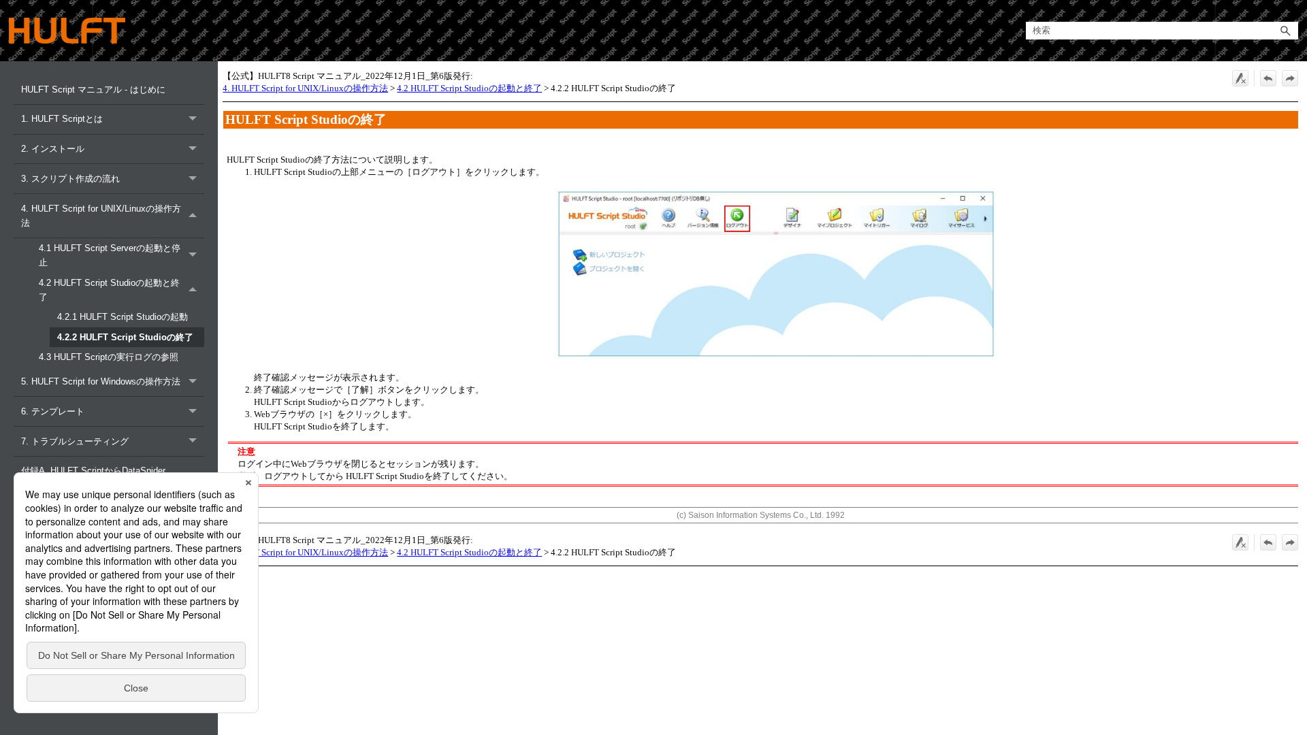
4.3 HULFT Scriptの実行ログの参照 (108, 357)
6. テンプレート (52, 411)
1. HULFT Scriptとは (62, 119)
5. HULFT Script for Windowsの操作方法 (100, 381)
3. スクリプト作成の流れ (70, 179)
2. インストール (52, 149)
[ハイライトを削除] (1240, 78)
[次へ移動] (1290, 78)
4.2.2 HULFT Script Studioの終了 (125, 337)
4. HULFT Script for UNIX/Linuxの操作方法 (101, 215)
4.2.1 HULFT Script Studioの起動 (122, 317)
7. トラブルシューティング (75, 441)
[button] (1286, 31)
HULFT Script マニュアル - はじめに (93, 89)
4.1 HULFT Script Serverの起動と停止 (109, 255)
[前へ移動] (1268, 78)
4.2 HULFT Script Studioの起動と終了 (109, 290)
